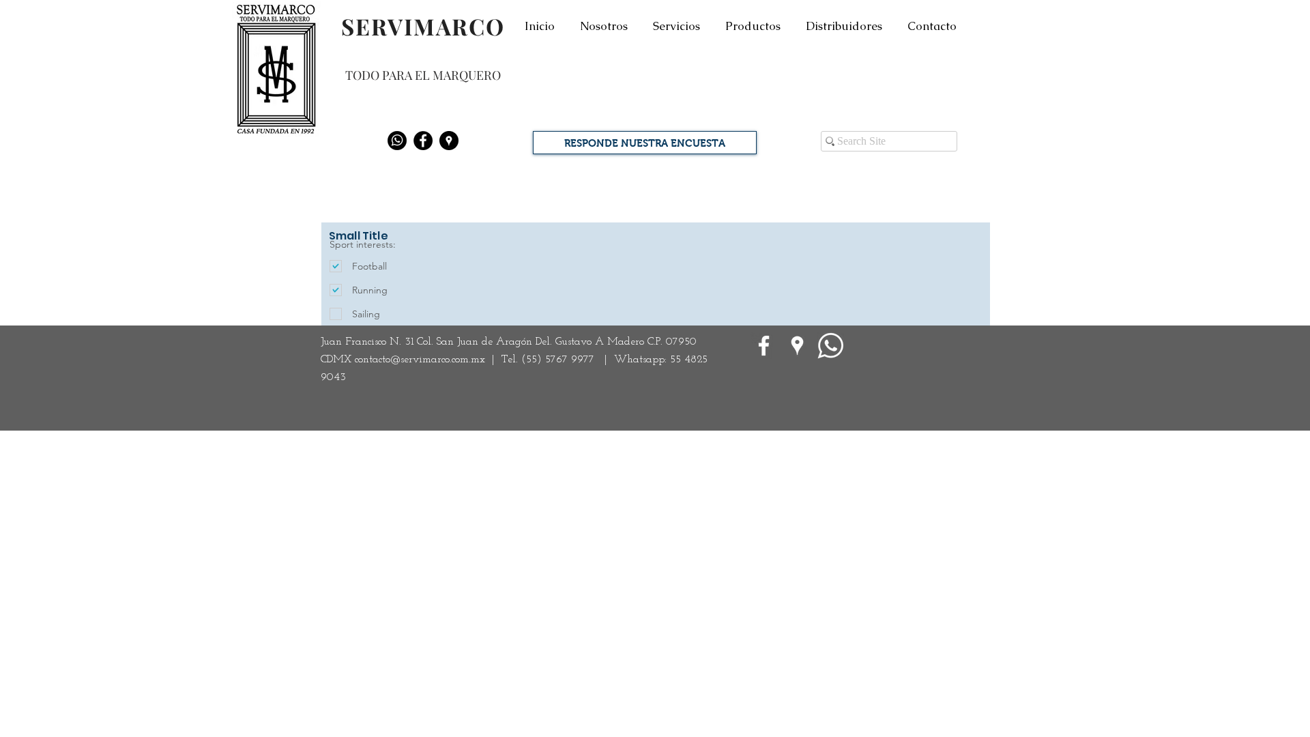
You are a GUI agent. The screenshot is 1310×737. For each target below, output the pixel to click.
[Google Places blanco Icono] (797, 345)
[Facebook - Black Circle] (423, 140)
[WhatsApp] (830, 345)
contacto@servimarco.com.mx (420, 359)
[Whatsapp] (397, 140)
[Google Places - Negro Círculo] (448, 140)
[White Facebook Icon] (764, 345)
